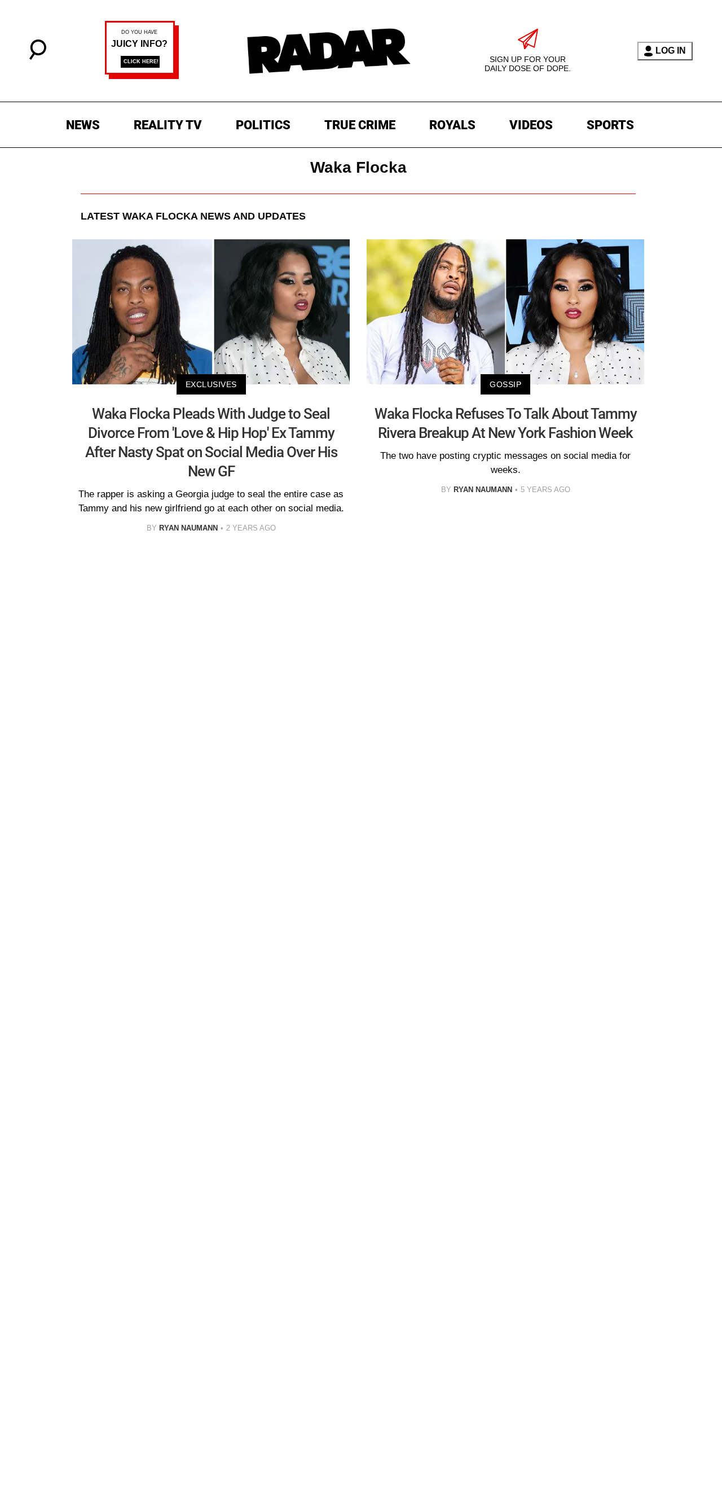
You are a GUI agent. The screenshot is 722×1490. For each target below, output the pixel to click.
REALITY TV (168, 125)
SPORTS (610, 125)
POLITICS (263, 125)
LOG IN (670, 50)
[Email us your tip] (142, 76)
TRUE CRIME (359, 125)
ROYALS (452, 125)
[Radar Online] (328, 51)
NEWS (83, 125)
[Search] (37, 57)
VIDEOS (531, 125)
